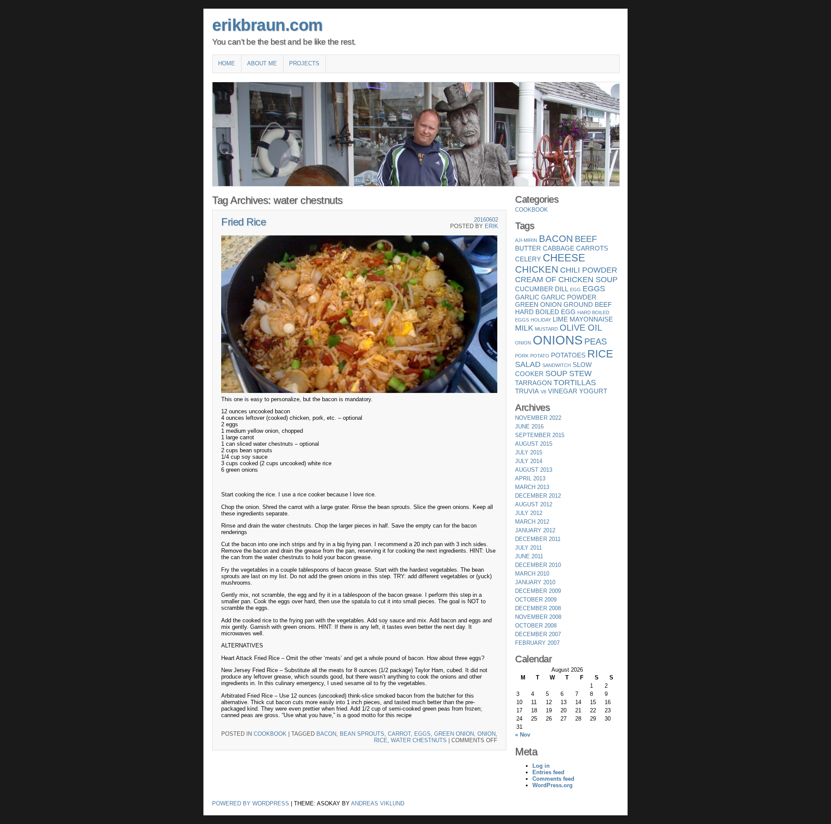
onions (558, 340)
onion (486, 734)
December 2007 (538, 634)
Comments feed (553, 779)
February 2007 (537, 643)
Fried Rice (243, 222)
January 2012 (535, 530)
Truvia (527, 391)
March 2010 (532, 573)
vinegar (562, 391)
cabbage (558, 248)
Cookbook (270, 734)
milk (524, 328)
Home (226, 63)
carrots (592, 248)
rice (380, 740)
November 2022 (538, 418)
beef (586, 239)
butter (528, 248)
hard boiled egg (545, 311)
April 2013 (530, 478)
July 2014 (528, 461)
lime (560, 319)
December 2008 (538, 608)
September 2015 (539, 435)
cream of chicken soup (566, 279)
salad (528, 364)
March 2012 (532, 521)
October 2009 (536, 599)
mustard (546, 329)
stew (580, 373)
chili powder (588, 270)
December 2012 (538, 495)
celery (528, 259)
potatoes (568, 355)
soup (556, 373)
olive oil (581, 327)
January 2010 (535, 582)
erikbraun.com (267, 25)
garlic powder (568, 297)
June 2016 (529, 426)
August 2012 (533, 504)
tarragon (533, 382)
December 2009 (538, 591)
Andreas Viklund (377, 803)
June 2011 (529, 556)
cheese (564, 258)
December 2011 (537, 539)
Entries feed (548, 772)
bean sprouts (362, 734)
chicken (536, 269)
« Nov (522, 734)
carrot (399, 734)
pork (521, 355)
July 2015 (528, 452)
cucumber (534, 289)
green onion (454, 734)
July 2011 (528, 547)
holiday (541, 319)
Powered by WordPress (250, 803)
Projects (304, 63)
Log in (541, 766)
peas (595, 341)
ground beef (588, 304)
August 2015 (533, 444)
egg (575, 289)
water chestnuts (419, 740)
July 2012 (528, 513)
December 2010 (538, 565)
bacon (326, 734)
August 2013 (533, 470)
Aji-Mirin (526, 240)
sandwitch (556, 365)
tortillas (575, 382)
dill (561, 289)
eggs (422, 734)
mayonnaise (591, 319)
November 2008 (538, 617)
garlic (527, 297)
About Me (262, 63)
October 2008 (536, 625)
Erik (491, 226)
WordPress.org (552, 785)
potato (539, 355)
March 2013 (532, 487)
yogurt (593, 391)
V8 (543, 391)
